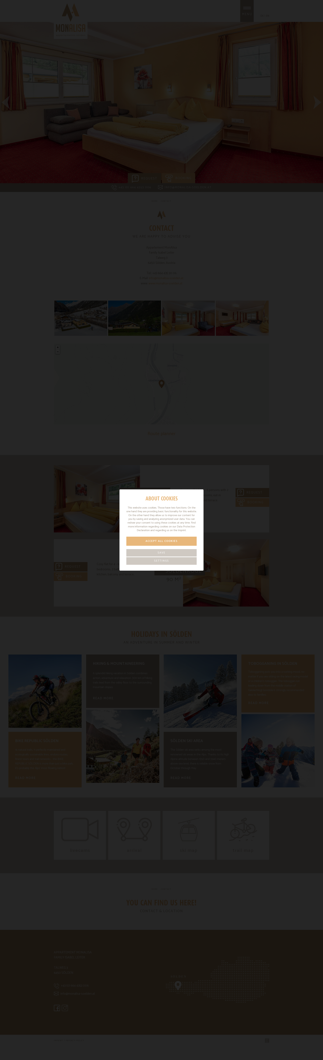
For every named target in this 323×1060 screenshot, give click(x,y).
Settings (161, 561)
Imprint (182, 530)
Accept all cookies (162, 541)
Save (161, 552)
